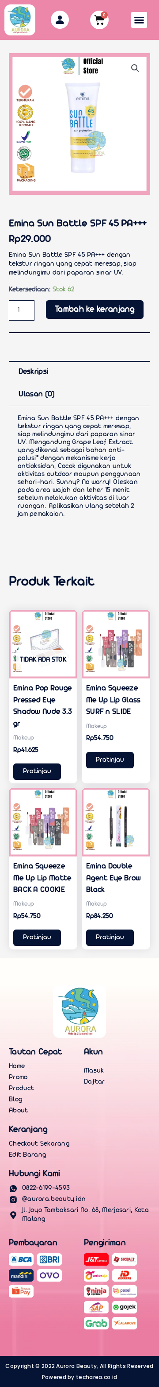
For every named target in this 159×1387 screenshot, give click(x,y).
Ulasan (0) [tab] (37, 394)
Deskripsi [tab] (34, 371)
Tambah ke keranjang (95, 309)
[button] (139, 20)
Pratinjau (37, 772)
